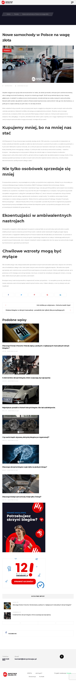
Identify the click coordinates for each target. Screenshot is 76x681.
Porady (7, 50)
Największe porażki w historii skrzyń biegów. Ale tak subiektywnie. (28, 408)
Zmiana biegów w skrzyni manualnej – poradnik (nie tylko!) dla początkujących (35, 310)
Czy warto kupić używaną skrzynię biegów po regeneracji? (25, 437)
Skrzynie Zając (22, 86)
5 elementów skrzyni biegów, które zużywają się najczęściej (26, 378)
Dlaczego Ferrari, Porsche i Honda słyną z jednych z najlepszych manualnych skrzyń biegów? (42, 605)
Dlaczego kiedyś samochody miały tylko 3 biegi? (21, 497)
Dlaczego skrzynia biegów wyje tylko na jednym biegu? (24, 467)
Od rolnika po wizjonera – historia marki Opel (53, 305)
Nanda (69, 673)
